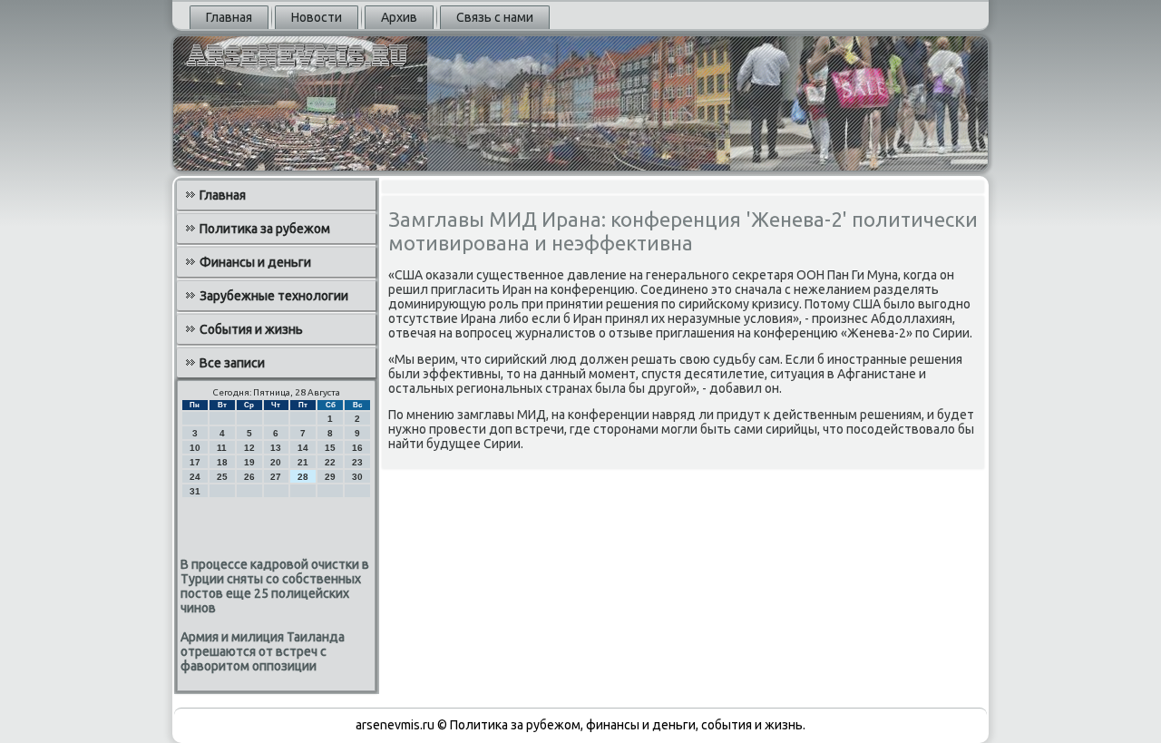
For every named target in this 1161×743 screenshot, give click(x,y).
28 (303, 477)
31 (195, 491)
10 (195, 448)
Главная (229, 17)
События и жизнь (251, 329)
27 (275, 477)
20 (275, 462)
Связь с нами (494, 17)
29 (330, 477)
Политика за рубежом (265, 228)
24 (195, 477)
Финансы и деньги (255, 262)
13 (275, 448)
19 (249, 462)
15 (330, 448)
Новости (316, 17)
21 (303, 462)
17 (195, 462)
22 (330, 462)
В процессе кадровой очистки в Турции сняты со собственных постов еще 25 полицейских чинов (274, 586)
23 (357, 462)
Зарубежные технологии (274, 295)
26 (249, 477)
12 (249, 448)
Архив (399, 17)
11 (222, 448)
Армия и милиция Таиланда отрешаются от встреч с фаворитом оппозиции (262, 651)
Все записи (232, 363)
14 (303, 448)
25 (222, 477)
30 (357, 477)
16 (357, 448)
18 (222, 462)
